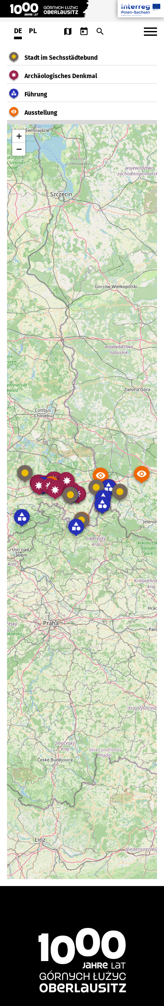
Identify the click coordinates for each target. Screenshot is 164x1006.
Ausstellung (40, 112)
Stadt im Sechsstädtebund (61, 58)
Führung (35, 94)
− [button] (19, 149)
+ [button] (19, 135)
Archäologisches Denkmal (60, 76)
